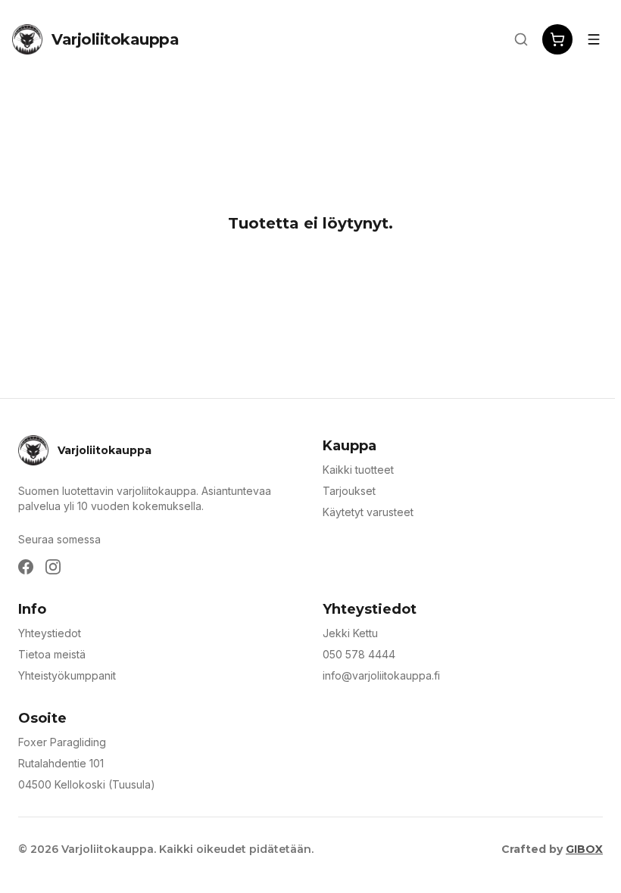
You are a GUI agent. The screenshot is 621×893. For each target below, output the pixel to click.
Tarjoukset (349, 490)
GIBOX (584, 849)
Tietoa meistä (52, 654)
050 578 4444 (359, 654)
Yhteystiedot (49, 633)
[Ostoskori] (557, 39)
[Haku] (521, 39)
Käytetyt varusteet (368, 512)
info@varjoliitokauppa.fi (381, 675)
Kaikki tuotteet (358, 469)
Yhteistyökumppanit (67, 675)
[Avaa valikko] (594, 39)
